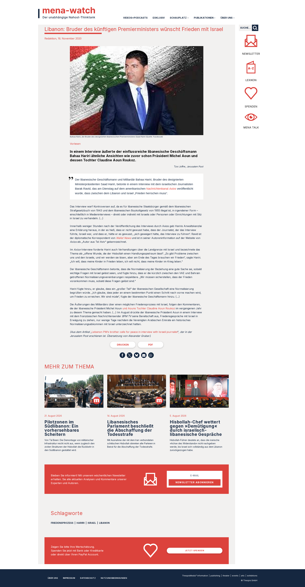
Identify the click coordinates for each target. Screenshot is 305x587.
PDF (150, 344)
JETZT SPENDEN (194, 550)
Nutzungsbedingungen (114, 578)
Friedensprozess (62, 523)
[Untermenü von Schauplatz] (188, 17)
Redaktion (50, 38)
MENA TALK (251, 127)
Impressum (69, 578)
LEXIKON (251, 80)
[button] (122, 355)
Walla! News (123, 238)
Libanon (104, 523)
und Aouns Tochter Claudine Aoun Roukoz (148, 308)
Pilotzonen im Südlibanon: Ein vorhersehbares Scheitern (61, 428)
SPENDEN (251, 106)
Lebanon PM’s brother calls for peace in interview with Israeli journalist (134, 331)
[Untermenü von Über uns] (234, 17)
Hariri (81, 523)
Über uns (53, 578)
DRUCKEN (123, 344)
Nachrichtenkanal (161, 188)
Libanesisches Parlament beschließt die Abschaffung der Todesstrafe (130, 428)
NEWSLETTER (251, 53)
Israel (92, 523)
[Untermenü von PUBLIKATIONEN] (214, 17)
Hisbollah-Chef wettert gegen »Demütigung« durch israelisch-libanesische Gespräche (196, 428)
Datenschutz (88, 578)
